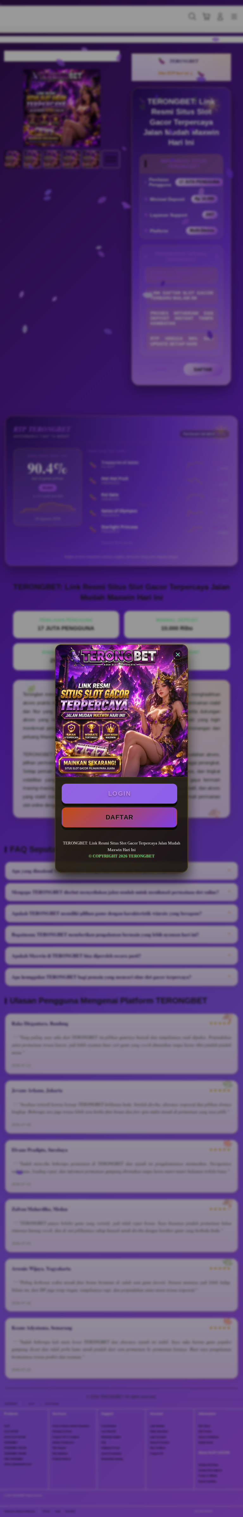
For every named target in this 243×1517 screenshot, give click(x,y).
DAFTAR (120, 817)
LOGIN (119, 793)
